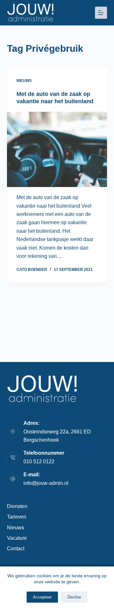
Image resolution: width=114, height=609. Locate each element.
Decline (74, 597)
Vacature (17, 538)
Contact (15, 548)
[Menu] (101, 13)
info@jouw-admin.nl (45, 483)
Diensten (17, 506)
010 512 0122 (38, 461)
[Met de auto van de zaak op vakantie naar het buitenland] (57, 149)
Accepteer (42, 597)
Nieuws (24, 80)
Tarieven (16, 516)
